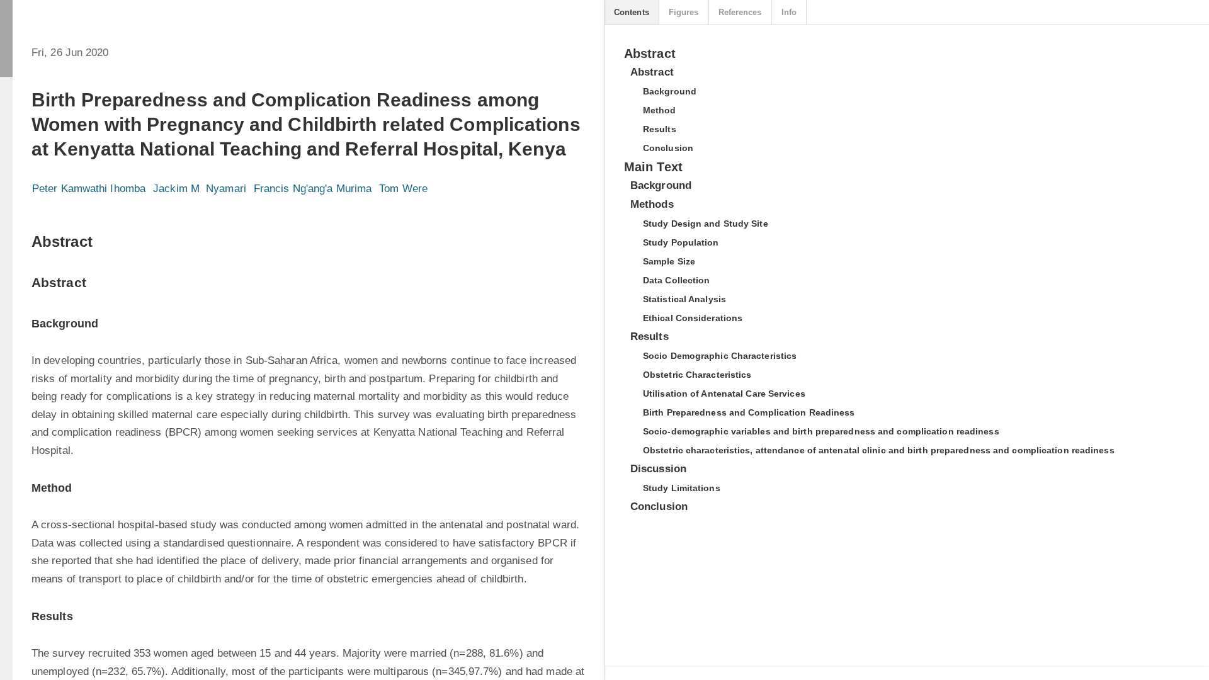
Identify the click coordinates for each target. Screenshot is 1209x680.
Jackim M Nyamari (199, 189)
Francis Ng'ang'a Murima (313, 189)
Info (789, 12)
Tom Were (403, 189)
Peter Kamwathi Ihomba (88, 189)
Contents (631, 12)
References (740, 12)
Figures (684, 12)
